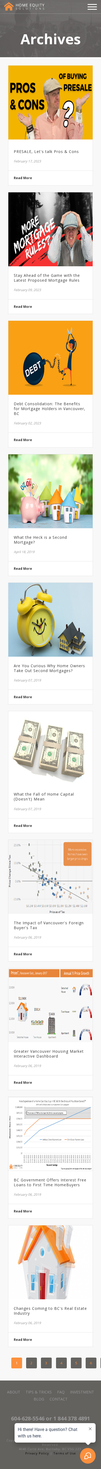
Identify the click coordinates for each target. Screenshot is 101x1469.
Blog (39, 1399)
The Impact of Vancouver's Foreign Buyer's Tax (49, 925)
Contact (59, 1399)
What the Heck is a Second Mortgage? (40, 540)
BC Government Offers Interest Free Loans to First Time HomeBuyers (50, 1182)
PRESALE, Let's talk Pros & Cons (46, 151)
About (13, 1392)
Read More (23, 178)
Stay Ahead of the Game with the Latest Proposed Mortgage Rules (47, 278)
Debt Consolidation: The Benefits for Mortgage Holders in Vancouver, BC (49, 408)
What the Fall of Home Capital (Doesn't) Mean (44, 797)
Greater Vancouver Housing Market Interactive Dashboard (49, 1054)
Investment (82, 1392)
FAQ (61, 1392)
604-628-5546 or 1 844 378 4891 (50, 1418)
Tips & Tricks (39, 1392)
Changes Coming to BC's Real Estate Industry (50, 1311)
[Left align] (24, 6)
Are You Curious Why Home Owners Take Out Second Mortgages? (49, 668)
